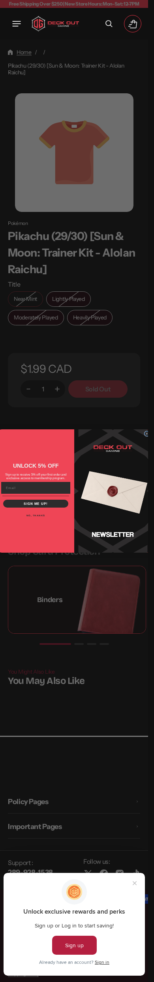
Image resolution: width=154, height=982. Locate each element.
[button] (16, 23)
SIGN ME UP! (36, 504)
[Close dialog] (147, 433)
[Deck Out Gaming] (55, 23)
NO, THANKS (35, 515)
